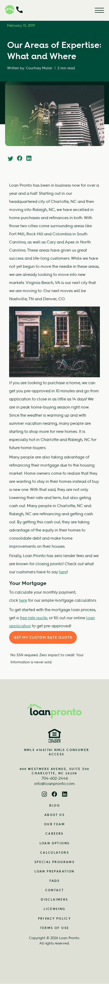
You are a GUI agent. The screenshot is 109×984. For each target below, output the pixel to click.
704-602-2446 (54, 778)
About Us (54, 815)
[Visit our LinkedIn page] (64, 794)
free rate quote (33, 617)
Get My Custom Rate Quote (43, 637)
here (63, 572)
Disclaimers (54, 899)
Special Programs (54, 862)
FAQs (54, 881)
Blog (54, 805)
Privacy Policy (54, 918)
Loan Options (55, 843)
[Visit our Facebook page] (54, 794)
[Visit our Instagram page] (44, 794)
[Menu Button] (99, 10)
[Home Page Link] (54, 711)
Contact (54, 890)
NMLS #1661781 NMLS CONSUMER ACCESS (56, 752)
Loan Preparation (54, 871)
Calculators (54, 852)
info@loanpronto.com (54, 783)
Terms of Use (54, 928)
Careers (54, 833)
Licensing (54, 909)
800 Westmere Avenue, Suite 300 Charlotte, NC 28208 (54, 771)
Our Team (54, 824)
